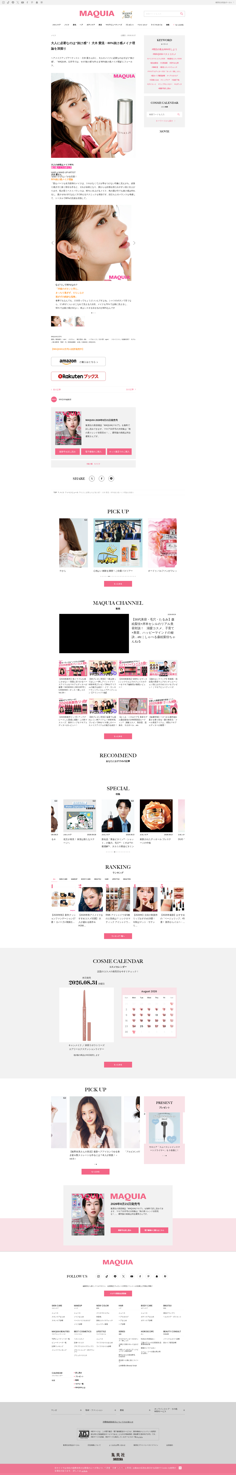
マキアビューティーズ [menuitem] (114, 25)
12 (149, 1015)
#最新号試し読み (164, 88)
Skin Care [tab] (63, 879)
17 (134, 1020)
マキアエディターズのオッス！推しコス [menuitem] (128, 1339)
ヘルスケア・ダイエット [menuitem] (172, 1317)
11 (141, 1015)
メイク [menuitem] (66, 25)
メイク (53, 35)
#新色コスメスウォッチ (168, 67)
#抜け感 (89, 464)
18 (141, 1020)
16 (126, 1020)
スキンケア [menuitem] (56, 25)
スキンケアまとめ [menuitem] (58, 1317)
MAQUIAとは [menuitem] (80, 1387)
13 (157, 1015)
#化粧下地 (175, 80)
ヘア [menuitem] (81, 25)
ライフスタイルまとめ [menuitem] (104, 1342)
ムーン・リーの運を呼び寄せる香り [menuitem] (151, 1352)
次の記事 (130, 389)
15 (172, 1015)
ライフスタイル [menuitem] (156, 25)
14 (164, 1015)
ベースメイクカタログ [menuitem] (82, 1320)
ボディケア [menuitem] (91, 25)
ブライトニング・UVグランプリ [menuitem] (84, 1350)
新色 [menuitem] (74, 25)
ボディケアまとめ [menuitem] (147, 1317)
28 (164, 1026)
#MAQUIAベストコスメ (164, 54)
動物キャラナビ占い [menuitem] (148, 1348)
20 (156, 1020)
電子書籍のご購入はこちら (154, 1230)
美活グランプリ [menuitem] (169, 1313)
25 (141, 1026)
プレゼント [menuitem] (130, 25)
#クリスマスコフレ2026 (156, 59)
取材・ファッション (94, 1410)
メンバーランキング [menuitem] (59, 1350)
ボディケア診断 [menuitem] (146, 1320)
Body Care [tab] (86, 879)
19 (149, 1020)
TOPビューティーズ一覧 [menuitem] (61, 1339)
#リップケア (165, 80)
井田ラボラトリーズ (95, 1045)
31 (134, 1032)
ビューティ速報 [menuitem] (102, 1324)
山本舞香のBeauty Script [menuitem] (128, 1365)
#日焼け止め (154, 80)
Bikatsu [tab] (97, 879)
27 (156, 1026)
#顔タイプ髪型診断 (158, 76)
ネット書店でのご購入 (119, 451)
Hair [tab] (106, 879)
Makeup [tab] (74, 879)
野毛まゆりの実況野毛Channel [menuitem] (127, 1355)
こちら (140, 1437)
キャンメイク (75, 1045)
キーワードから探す (164, 121)
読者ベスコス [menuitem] (79, 1342)
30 (126, 1032)
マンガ (54, 1410)
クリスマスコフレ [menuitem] (103, 1313)
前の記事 (57, 389)
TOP (55, 492)
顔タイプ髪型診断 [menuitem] (169, 1342)
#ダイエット (151, 84)
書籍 (122, 1410)
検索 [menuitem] (53, 1380)
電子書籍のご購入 (93, 451)
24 (134, 1026)
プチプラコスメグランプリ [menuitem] (84, 1346)
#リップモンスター (165, 84)
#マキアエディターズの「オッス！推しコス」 (164, 71)
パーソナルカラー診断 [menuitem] (171, 1339)
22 (171, 1020)
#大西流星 (164, 63)
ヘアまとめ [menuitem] (123, 1320)
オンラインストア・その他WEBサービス (165, 1410)
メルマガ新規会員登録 (118, 1293)
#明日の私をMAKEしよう (164, 49)
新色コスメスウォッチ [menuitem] (104, 1320)
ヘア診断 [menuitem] (122, 1324)
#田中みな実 (174, 63)
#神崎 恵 (155, 67)
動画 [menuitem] (77, 1380)
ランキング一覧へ (118, 936)
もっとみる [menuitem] (179, 25)
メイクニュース (73, 492)
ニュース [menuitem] (55, 1313)
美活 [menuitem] (100, 25)
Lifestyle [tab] (116, 879)
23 (126, 1026)
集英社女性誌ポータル (224, 2)
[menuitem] (62, 1307)
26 (149, 1026)
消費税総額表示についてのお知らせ (118, 1422)
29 (171, 1026)
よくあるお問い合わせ (117, 1445)
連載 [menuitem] (167, 25)
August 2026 (149, 991)
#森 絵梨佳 (154, 63)
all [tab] (54, 879)
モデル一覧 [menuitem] (79, 1384)
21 (164, 1020)
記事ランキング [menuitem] (57, 1346)
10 (134, 1015)
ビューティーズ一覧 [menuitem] (59, 1342)
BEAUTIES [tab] (127, 879)
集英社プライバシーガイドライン (146, 1445)
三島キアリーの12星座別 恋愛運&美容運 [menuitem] (151, 1343)
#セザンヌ (178, 84)
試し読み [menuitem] (78, 1373)
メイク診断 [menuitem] (78, 1324)
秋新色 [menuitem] (98, 1317)
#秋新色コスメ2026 (174, 59)
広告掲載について (94, 1445)
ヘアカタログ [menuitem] (124, 1317)
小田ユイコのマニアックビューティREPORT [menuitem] (128, 1350)
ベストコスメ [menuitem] (142, 25)
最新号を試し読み (67, 451)
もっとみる (118, 584)
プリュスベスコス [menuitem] (80, 1355)
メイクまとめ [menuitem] (79, 1317)
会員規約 (169, 1445)
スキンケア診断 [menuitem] (57, 1320)
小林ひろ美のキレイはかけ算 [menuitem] (128, 1345)
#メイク (97, 464)
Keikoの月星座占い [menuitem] (148, 1339)
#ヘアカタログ (172, 76)
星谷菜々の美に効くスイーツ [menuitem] (128, 1361)
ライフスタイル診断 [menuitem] (103, 1346)
